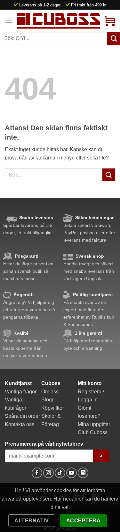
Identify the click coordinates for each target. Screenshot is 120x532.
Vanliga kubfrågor (15, 404)
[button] (8, 21)
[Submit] (108, 174)
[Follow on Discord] (83, 473)
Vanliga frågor (20, 391)
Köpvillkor (52, 408)
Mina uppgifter (94, 424)
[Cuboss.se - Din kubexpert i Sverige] (58, 21)
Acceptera (83, 520)
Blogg (48, 399)
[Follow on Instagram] (48, 473)
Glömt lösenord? (89, 412)
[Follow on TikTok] (60, 473)
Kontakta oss (19, 424)
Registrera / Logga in (91, 396)
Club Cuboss (93, 432)
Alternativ (31, 520)
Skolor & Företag (51, 420)
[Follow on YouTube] (71, 473)
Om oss (50, 391)
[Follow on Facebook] (37, 473)
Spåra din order (22, 416)
